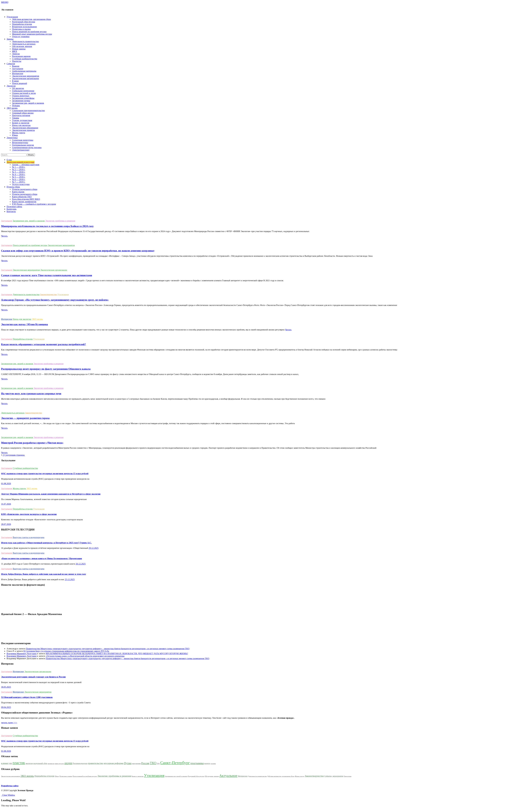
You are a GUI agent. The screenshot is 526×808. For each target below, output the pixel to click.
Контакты (11, 211)
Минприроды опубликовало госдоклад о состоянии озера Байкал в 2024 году (47, 226)
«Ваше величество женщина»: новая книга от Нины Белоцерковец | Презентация (41, 558)
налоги (207, 763)
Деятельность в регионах (23, 44)
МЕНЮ (4, 2)
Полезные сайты (14, 206)
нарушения (136, 763)
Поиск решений (19, 83)
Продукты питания (21, 115)
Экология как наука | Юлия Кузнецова (24, 324)
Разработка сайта (9, 786)
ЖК (10, 763)
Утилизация (63, 294)
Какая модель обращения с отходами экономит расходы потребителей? (43, 344)
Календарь (11, 209)
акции (68, 763)
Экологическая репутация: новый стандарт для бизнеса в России (33, 677)
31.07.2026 (6, 504)
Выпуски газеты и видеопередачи (28, 537)
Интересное (17, 73)
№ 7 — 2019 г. (18, 182)
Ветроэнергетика (20, 142)
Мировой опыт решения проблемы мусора (32, 34)
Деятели (16, 54)
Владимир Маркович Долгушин (22, 653)
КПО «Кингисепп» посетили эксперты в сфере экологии (29, 514)
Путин (128, 763)
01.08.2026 (6, 483)
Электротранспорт (20, 150)
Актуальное (17, 68)
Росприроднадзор (80, 763)
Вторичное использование (24, 26)
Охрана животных (20, 96)
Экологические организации (25, 78)
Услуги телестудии (21, 184)
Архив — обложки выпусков (25, 164)
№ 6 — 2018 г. (18, 179)
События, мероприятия (333, 776)
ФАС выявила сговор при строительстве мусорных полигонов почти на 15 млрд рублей (44, 473)
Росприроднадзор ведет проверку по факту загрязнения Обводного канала (46, 368)
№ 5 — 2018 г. (18, 177)
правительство (95, 763)
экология (29, 763)
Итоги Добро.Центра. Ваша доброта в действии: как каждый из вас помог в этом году (43, 574)
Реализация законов (21, 56)
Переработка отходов (22, 24)
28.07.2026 (6, 524)
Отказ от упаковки (20, 36)
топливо (213, 763)
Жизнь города (18, 133)
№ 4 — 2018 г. (18, 174)
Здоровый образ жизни (23, 113)
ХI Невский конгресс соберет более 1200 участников (27, 697)
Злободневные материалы (24, 71)
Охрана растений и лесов (24, 93)
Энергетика (347, 776)
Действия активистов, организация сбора (31, 19)
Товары (15, 118)
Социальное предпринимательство (28, 110)
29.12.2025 (93, 548)
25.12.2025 (70, 579)
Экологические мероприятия (25, 76)
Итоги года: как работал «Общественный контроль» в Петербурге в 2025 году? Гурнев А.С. (46, 543)
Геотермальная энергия (23, 145)
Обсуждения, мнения (22, 46)
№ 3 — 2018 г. (18, 172)
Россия (145, 763)
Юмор (15, 135)
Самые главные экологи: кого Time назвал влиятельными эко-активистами (46, 275)
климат (5, 763)
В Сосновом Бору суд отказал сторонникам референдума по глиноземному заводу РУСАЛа (66, 651)
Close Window (8, 795)
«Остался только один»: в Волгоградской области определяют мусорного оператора (85, 656)
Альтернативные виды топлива (27, 147)
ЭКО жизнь (37, 319)
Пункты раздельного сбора (24, 189)
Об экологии (18, 88)
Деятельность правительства (25, 41)
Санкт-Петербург (175, 762)
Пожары (16, 105)
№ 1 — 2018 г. (18, 167)
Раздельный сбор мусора (23, 22)
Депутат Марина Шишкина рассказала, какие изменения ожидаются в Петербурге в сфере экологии (50, 494)
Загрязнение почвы (21, 100)
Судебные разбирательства (24, 59)
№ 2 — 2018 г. (18, 169)
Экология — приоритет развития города (25, 418)
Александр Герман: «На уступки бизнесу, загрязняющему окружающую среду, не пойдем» (55, 299)
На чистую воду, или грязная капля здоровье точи (31, 393)
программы (197, 763)
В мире (15, 81)
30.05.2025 (6, 687)
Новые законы (18, 49)
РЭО (158, 763)
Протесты (16, 61)
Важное (15, 66)
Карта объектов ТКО (22, 196)
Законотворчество (48, 294)
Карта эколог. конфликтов (24, 201)
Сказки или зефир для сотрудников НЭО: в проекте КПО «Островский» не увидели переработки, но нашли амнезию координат (77, 250)
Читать (4, 236)
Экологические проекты (23, 130)
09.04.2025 (6, 707)
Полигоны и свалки (21, 29)
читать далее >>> (9, 722)
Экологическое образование (25, 128)
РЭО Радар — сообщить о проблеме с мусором (34, 204)
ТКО (153, 763)
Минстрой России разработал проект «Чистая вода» (32, 442)
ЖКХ (14, 51)
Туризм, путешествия (22, 120)
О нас (9, 160)
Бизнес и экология (20, 123)
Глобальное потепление (23, 91)
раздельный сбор (40, 763)
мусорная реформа (113, 763)
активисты (51, 763)
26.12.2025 (81, 564)
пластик (19, 763)
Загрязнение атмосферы (23, 98)
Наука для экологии (21, 125)
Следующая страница (14, 455)
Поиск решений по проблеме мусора (29, 31)
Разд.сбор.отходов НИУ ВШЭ (26, 199)
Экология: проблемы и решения (60, 221)
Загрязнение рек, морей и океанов (28, 103)
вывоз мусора (59, 763)
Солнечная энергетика (22, 140)
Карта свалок (18, 192)
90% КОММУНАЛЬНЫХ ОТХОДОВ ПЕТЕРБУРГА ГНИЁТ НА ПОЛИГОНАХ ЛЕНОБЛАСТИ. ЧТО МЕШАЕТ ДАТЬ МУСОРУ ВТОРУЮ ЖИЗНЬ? (117, 653)
